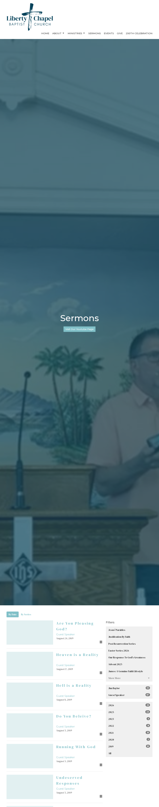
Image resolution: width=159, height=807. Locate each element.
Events (109, 33)
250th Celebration (139, 33)
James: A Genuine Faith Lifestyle (125, 671)
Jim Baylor (128, 688)
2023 (128, 719)
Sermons (94, 33)
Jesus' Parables (116, 630)
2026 (128, 705)
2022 (128, 725)
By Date (13, 614)
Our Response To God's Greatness (126, 657)
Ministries (75, 33)
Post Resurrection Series (122, 643)
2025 (128, 712)
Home (45, 33)
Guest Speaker (128, 695)
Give (120, 33)
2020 (128, 739)
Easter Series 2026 (118, 650)
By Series (26, 614)
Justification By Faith (119, 636)
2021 (128, 732)
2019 (128, 746)
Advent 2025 (115, 664)
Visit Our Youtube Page (79, 329)
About (56, 33)
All (109, 753)
